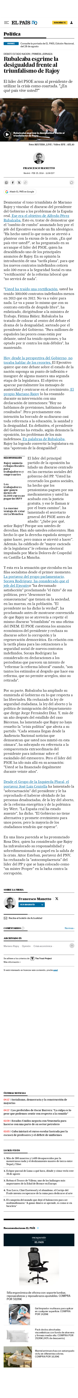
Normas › (69, 928)
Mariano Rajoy (11, 946)
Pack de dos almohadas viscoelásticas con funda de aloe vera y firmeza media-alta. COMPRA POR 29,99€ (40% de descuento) (54, 1334)
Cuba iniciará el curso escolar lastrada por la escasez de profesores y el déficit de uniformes (36, 1133)
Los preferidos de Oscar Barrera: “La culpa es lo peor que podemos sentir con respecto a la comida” (37, 1112)
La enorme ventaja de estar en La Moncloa (14, 511)
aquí (55, 970)
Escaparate (39, 1240)
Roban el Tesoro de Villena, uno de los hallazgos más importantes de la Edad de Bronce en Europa (35, 1182)
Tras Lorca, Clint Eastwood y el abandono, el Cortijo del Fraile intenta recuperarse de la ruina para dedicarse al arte (39, 1192)
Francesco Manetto (39, 168)
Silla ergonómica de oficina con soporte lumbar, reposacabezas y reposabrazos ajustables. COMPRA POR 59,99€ (38, 1296)
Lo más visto (12, 1150)
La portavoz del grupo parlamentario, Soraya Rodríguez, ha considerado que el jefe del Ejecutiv (36, 581)
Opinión (26, 946)
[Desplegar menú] (6, 23)
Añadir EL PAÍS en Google (22, 191)
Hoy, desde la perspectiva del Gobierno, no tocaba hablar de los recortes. (38, 360)
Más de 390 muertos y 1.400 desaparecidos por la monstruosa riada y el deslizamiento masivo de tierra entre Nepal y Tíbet (39, 1161)
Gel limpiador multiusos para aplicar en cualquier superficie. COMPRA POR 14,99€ (54, 1311)
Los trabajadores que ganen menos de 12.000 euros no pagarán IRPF (14, 491)
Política (12, 34)
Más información (11, 962)
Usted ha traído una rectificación (31, 289)
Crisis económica (43, 946)
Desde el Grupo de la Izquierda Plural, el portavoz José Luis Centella (36, 784)
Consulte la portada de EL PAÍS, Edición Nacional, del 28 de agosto (47, 45)
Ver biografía (27, 904)
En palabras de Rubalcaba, (44, 439)
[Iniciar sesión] (71, 23)
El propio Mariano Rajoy (39, 391)
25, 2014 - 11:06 (43, 173)
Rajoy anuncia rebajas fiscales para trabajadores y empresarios (14, 469)
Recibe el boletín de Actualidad (25, 918)
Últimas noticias (15, 1093)
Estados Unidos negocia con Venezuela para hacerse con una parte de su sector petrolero (35, 1122)
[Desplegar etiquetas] (71, 945)
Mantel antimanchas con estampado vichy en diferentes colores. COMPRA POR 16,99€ (54, 1353)
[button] (39, 120)
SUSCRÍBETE (60, 22)
